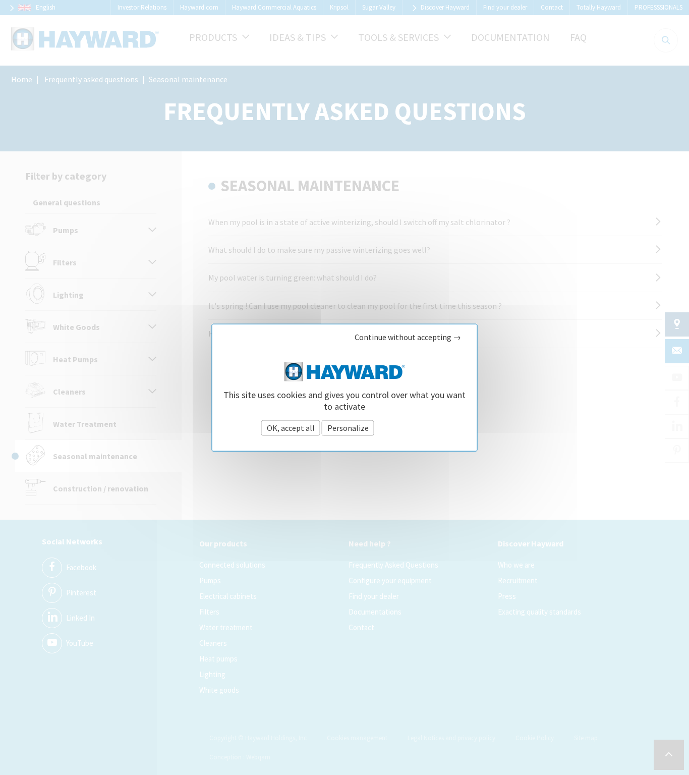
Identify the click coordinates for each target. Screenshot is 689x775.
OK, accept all (291, 427)
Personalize (348, 427)
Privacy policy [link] (402, 427)
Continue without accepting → (408, 337)
